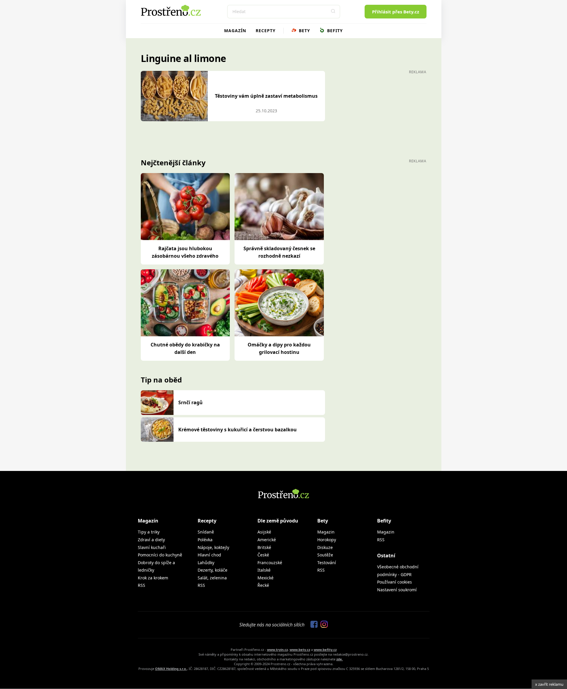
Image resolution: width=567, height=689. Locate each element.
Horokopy (326, 539)
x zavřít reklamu (549, 684)
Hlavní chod (209, 555)
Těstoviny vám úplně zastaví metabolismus (266, 96)
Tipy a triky (149, 532)
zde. (339, 659)
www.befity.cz (325, 649)
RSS (141, 585)
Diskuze (325, 547)
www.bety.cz (300, 649)
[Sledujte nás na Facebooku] (312, 625)
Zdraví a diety (151, 539)
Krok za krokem (153, 578)
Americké (266, 539)
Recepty (266, 30)
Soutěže (325, 555)
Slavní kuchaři (152, 547)
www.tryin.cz (277, 649)
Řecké (263, 585)
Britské (264, 547)
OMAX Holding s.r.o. (171, 668)
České (263, 555)
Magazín (235, 30)
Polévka (205, 539)
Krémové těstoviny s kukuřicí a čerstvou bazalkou (237, 429)
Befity (334, 30)
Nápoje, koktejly (213, 547)
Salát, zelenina (212, 578)
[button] (333, 11)
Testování (326, 562)
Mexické (265, 578)
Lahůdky (206, 562)
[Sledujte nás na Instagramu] (323, 625)
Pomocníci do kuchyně (160, 555)
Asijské (264, 532)
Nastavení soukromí (397, 589)
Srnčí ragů (190, 402)
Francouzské (269, 562)
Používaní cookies (394, 582)
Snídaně (206, 532)
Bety (303, 30)
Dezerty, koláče (212, 570)
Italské (264, 570)
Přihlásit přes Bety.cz (395, 12)
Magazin (326, 532)
